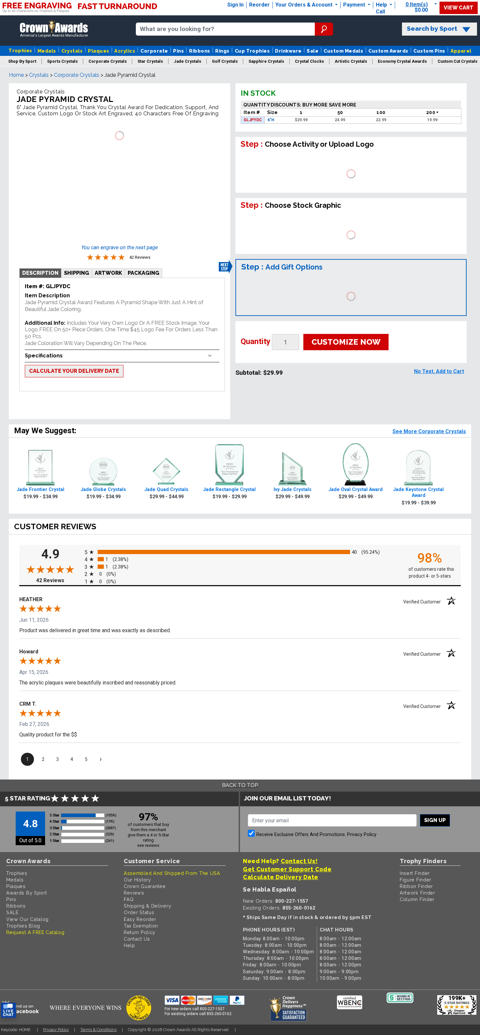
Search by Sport (432, 28)
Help (381, 5)
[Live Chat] (8, 1010)
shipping (76, 273)
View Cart (458, 8)
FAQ (129, 899)
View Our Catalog (27, 919)
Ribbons (199, 51)
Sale (312, 51)
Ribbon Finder (416, 886)
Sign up (435, 820)
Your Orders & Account (304, 5)
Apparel (461, 51)
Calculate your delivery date (74, 371)
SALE (12, 912)
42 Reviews (58, 580)
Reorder (259, 5)
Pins (178, 51)
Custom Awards (388, 51)
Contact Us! (299, 861)
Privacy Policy (361, 834)
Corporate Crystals (76, 75)
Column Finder (417, 899)
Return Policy (139, 932)
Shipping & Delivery (147, 906)
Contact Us (137, 939)
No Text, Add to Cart (439, 371)
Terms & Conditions (98, 1029)
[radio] (240, 552)
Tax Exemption (141, 925)
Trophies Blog (23, 925)
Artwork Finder (417, 892)
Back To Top (240, 785)
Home (16, 75)
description (40, 273)
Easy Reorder (140, 919)
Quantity (255, 341)
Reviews (134, 892)
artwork (108, 273)
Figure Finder (415, 879)
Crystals (72, 51)
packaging (143, 273)
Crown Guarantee (145, 886)
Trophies (20, 50)
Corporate (154, 51)
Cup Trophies (252, 51)
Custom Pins (429, 51)
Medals (47, 51)
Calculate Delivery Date (280, 877)
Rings (222, 51)
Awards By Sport (26, 892)
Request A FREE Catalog (35, 932)
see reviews (148, 845)
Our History (137, 879)
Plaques (98, 51)
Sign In (235, 5)
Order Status (139, 912)
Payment (354, 5)
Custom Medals (343, 51)
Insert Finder (415, 873)
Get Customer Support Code (287, 869)
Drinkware (288, 51)
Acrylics (124, 51)
